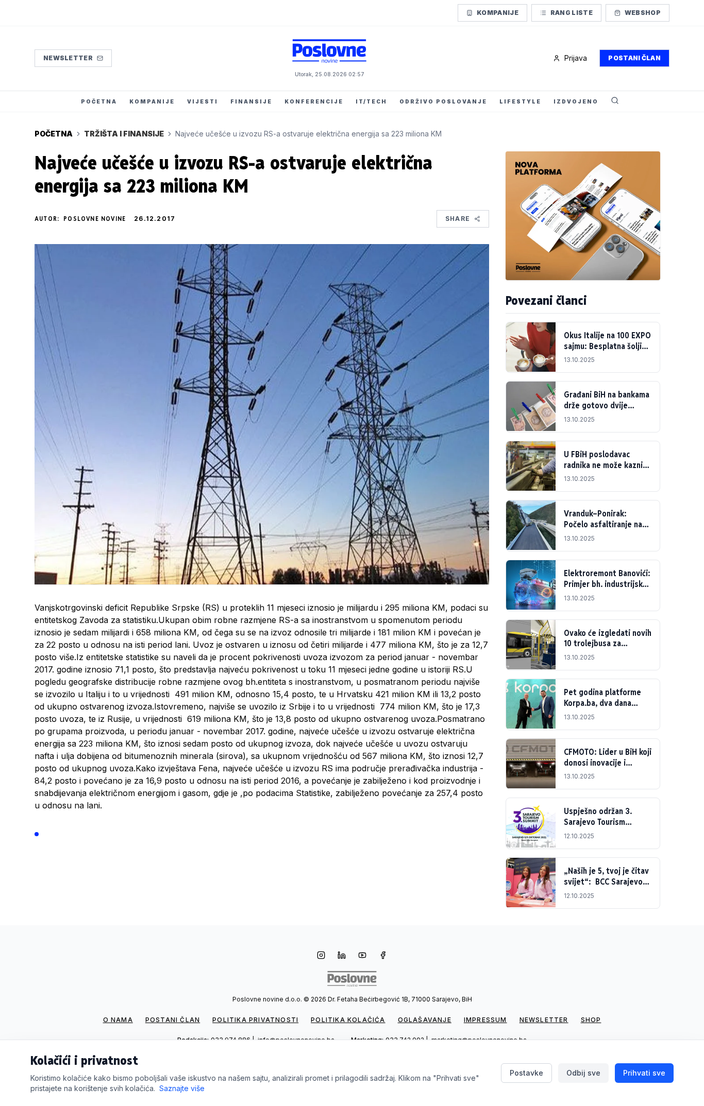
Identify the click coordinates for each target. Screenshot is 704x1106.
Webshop (643, 12)
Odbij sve (583, 1072)
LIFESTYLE (520, 101)
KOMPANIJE (152, 101)
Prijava (575, 58)
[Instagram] (321, 956)
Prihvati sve (644, 1072)
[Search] (615, 101)
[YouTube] (362, 956)
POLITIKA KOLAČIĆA (348, 1020)
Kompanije (497, 12)
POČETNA (99, 101)
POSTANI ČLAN (172, 1020)
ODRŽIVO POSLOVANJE (443, 101)
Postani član (634, 58)
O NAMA (118, 1020)
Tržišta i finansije (124, 133)
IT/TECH (371, 101)
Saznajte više (182, 1088)
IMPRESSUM (485, 1020)
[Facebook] (383, 956)
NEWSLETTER (543, 1020)
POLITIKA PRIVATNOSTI (255, 1020)
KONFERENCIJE (313, 101)
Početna (54, 133)
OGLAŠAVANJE (424, 1020)
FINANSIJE (251, 101)
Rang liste (571, 12)
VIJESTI (202, 101)
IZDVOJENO (576, 101)
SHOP (591, 1020)
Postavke (526, 1072)
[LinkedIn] (342, 956)
